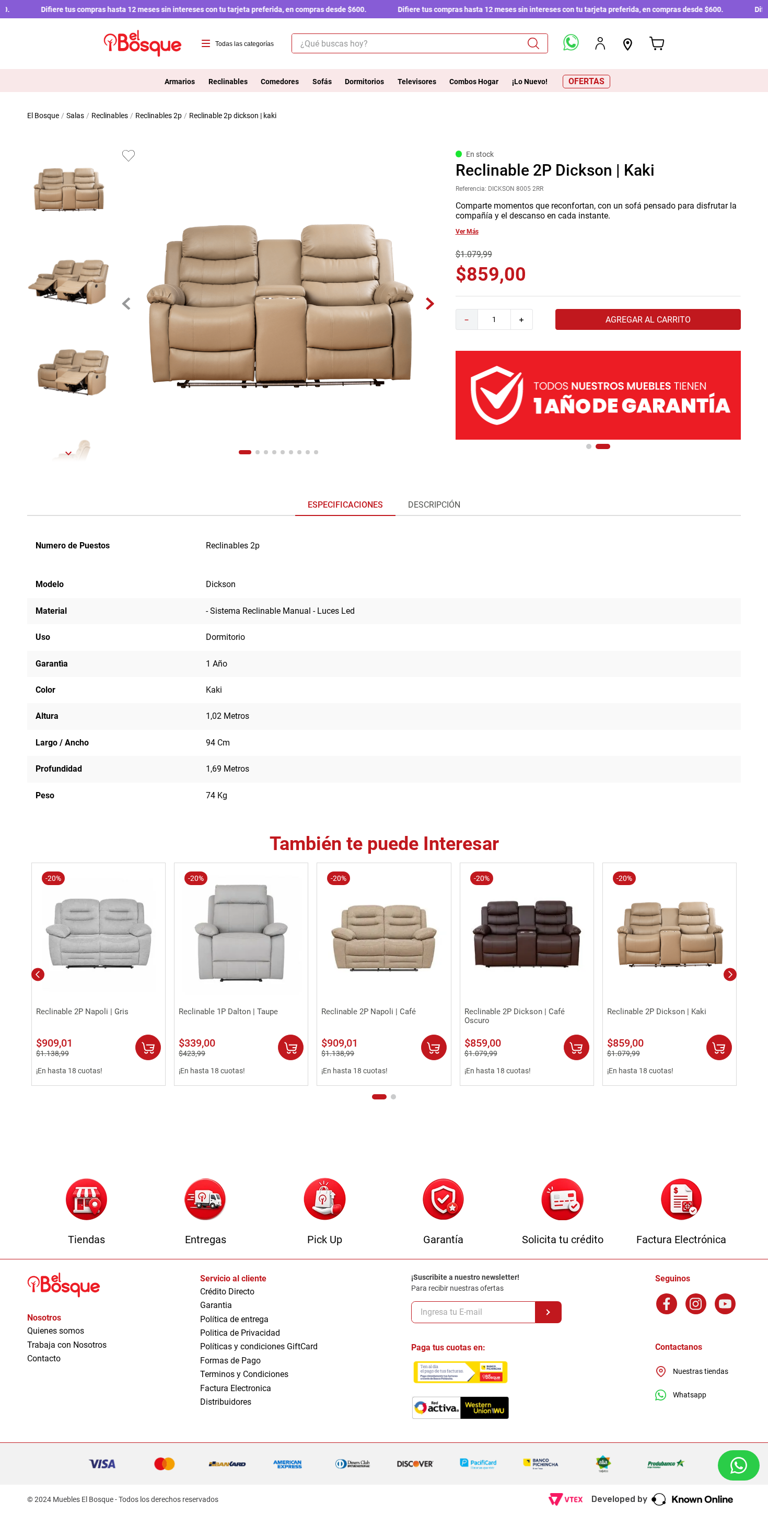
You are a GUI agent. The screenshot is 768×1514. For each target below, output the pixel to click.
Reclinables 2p (158, 115)
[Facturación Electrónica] (681, 1200)
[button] (588, 446)
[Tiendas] (86, 1200)
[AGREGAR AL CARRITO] (148, 1047)
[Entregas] (205, 1200)
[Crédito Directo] (562, 1200)
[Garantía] (443, 1200)
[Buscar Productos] (537, 43)
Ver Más (467, 231)
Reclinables (109, 115)
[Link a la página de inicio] (44, 115)
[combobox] (420, 43)
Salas (75, 115)
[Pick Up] (324, 1200)
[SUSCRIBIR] (549, 1312)
